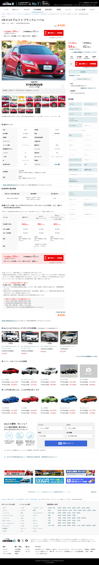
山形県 (83, 508)
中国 (49, 520)
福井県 (78, 513)
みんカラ (28, 551)
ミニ (34, 518)
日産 (22, 513)
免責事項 (93, 549)
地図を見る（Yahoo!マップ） (88, 88)
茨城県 (79, 510)
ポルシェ (35, 520)
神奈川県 (65, 510)
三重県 (74, 515)
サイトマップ (59, 551)
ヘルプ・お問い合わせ (41, 553)
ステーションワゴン (8, 515)
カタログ (26, 9)
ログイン (81, 2)
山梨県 (94, 510)
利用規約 (86, 549)
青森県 (64, 508)
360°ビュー (16, 9)
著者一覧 (52, 551)
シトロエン (36, 526)
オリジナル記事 (80, 9)
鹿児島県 (88, 525)
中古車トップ (10, 14)
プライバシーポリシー (64, 549)
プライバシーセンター (77, 549)
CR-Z (27, 499)
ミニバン (5, 510)
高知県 (74, 523)
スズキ (22, 526)
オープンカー (6, 526)
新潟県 (59, 513)
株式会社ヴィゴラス (74, 75)
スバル (22, 523)
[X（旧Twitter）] (22, 540)
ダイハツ (23, 528)
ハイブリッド (6, 518)
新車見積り (48, 9)
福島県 (88, 508)
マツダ (22, 520)
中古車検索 (37, 9)
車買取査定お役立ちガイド (49, 457)
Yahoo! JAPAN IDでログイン (10, 185)
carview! (3, 14)
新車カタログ (11, 499)
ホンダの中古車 (35, 14)
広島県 (74, 520)
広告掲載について (69, 551)
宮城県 (74, 508)
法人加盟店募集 (79, 551)
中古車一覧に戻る (60, 312)
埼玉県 (70, 510)
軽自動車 (5, 528)
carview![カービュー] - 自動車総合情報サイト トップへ (56, 492)
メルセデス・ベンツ (38, 508)
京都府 (69, 518)
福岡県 (59, 525)
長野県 (64, 513)
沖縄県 (94, 525)
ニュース (68, 9)
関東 (49, 510)
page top (93, 492)
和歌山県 (84, 518)
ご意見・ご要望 (89, 551)
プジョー (35, 523)
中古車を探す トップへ (34, 492)
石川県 (74, 513)
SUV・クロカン (7, 520)
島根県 (64, 520)
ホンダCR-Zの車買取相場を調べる (14, 457)
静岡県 (69, 515)
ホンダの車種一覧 (26, 14)
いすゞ (22, 531)
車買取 (59, 9)
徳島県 (59, 523)
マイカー (92, 9)
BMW (34, 510)
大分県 (78, 525)
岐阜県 (64, 515)
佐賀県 (64, 525)
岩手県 (69, 508)
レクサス (23, 510)
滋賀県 (74, 518)
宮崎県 (83, 525)
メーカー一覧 (17, 14)
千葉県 (75, 510)
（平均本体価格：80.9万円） (84, 52)
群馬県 (89, 510)
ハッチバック (6, 513)
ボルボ (34, 531)
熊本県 (74, 525)
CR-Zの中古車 (44, 14)
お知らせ (54, 549)
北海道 (59, 508)
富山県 (69, 513)
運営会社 (48, 549)
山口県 (78, 520)
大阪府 (59, 518)
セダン (4, 508)
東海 (49, 515)
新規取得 (86, 2)
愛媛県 (69, 523)
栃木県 (84, 510)
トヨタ (22, 508)
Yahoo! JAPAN (93, 2)
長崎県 (69, 525)
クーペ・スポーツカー (8, 523)
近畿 (49, 518)
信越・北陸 (51, 513)
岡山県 (69, 520)
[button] (33, 65)
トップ (6, 9)
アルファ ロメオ (37, 528)
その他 (4, 531)
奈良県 (78, 518)
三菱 (22, 518)
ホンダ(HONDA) (20, 499)
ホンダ (22, 515)
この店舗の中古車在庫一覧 (83, 79)
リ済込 (55, 164)
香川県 (64, 523)
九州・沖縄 (51, 525)
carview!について (39, 549)
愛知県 (59, 515)
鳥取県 (59, 520)
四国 (49, 523)
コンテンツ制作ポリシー (41, 551)
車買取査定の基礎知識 (33, 457)
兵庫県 (64, 518)
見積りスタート (68, 443)
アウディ (35, 515)
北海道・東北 (51, 508)
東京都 (59, 510)
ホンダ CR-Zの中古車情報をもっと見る (87, 356)
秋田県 (78, 508)
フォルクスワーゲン (38, 513)
